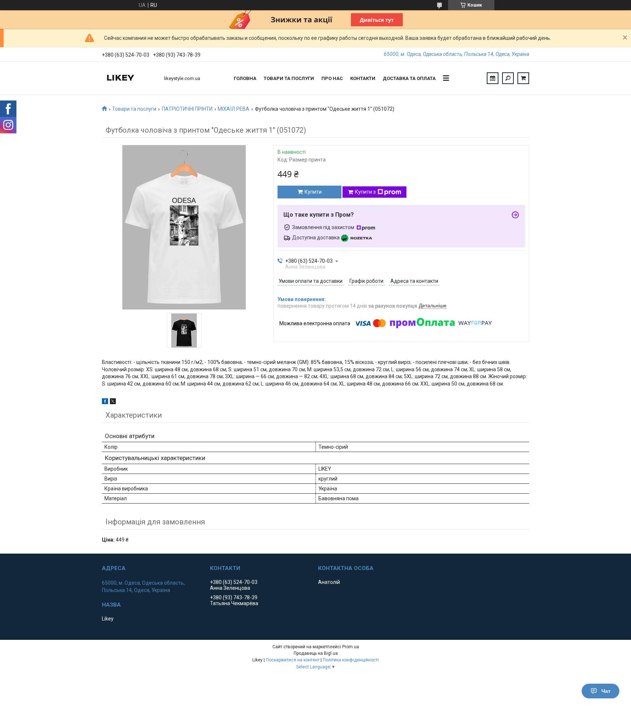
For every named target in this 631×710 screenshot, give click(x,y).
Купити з (365, 192)
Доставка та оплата (409, 78)
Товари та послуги (289, 78)
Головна (245, 78)
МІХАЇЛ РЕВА (233, 109)
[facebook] (105, 402)
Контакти (362, 78)
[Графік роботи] (492, 78)
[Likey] (129, 78)
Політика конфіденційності (351, 659)
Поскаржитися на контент (293, 659)
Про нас (332, 78)
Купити (313, 192)
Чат (606, 691)
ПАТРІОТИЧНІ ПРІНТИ (187, 109)
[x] (113, 402)
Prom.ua (350, 646)
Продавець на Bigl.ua (316, 653)
